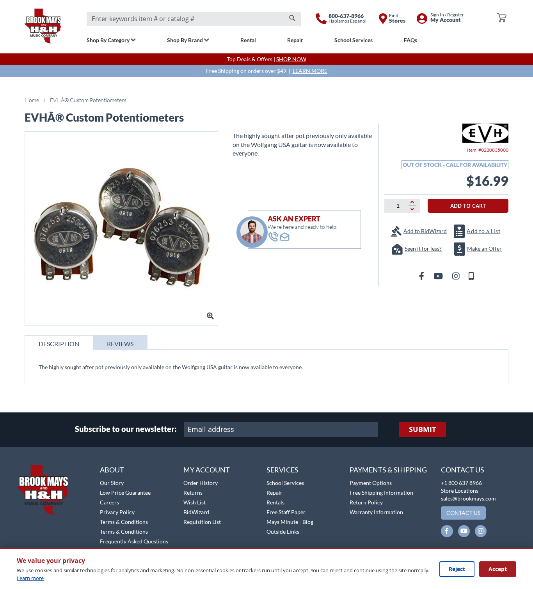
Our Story (112, 482)
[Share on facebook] (422, 276)
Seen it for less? (423, 248)
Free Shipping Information (381, 492)
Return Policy (366, 502)
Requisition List (202, 521)
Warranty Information (376, 512)
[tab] (59, 342)
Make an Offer (484, 248)
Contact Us (462, 469)
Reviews (120, 343)
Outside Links (282, 531)
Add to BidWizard (425, 231)
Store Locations (459, 490)
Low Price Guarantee (125, 492)
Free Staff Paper (286, 512)
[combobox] (194, 19)
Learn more (30, 578)
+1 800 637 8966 (461, 482)
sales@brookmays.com (468, 498)
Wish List (194, 502)
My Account (206, 469)
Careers (109, 502)
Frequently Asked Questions (134, 541)
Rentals (275, 502)
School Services (285, 482)
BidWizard (196, 512)
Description (59, 343)
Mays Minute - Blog (289, 521)
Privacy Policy (117, 512)
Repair (274, 492)
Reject (457, 569)
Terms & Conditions (124, 521)
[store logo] (43, 26)
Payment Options (371, 482)
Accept (498, 569)
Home (32, 100)
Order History (200, 482)
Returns (193, 492)
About (112, 469)
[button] (26, 460)
